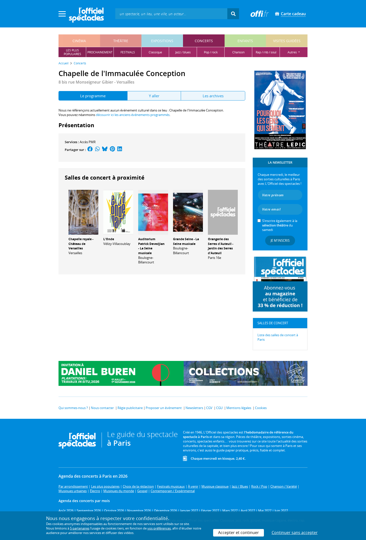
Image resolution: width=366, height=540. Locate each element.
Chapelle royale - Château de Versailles (80, 244)
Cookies (261, 408)
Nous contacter (102, 408)
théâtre (120, 40)
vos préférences (159, 528)
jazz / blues (183, 52)
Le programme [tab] (93, 95)
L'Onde (108, 239)
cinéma (79, 40)
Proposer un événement (164, 408)
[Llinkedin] (120, 149)
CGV (209, 408)
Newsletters (194, 408)
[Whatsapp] (97, 149)
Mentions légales (238, 408)
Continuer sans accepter (295, 532)
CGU (219, 408)
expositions (162, 40)
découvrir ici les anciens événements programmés (133, 114)
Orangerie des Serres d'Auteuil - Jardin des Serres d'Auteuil (220, 246)
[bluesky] (104, 149)
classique (155, 52)
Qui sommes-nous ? (73, 408)
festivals (128, 52)
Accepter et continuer (238, 532)
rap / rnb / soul (266, 52)
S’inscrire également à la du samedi (279, 225)
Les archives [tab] (213, 95)
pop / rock (211, 52)
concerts (204, 40)
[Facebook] (90, 149)
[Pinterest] (112, 149)
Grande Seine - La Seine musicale (186, 241)
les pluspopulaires (72, 52)
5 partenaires (79, 528)
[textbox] (171, 13)
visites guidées (287, 40)
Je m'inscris (280, 240)
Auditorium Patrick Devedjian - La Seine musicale (151, 246)
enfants (245, 40)
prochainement (100, 52)
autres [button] (293, 52)
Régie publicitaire (130, 408)
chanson (238, 52)
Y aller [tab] (154, 95)
